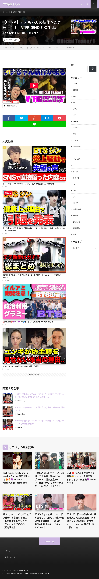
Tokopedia (77, 146)
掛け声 (75, 203)
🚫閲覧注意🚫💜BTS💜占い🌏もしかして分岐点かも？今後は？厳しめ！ (29, 322)
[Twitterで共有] (21, 118)
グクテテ (76, 165)
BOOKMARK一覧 (18, 12)
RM (74, 134)
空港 (74, 234)
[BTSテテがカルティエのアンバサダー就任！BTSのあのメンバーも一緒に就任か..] (8, 424)
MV (74, 115)
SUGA (7, 369)
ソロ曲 (75, 172)
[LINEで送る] (34, 124)
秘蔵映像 (76, 228)
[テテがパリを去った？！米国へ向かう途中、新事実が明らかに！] (8, 411)
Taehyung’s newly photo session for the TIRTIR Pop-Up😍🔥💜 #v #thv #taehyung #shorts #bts (17, 478)
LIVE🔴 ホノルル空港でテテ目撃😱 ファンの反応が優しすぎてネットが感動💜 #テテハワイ (81, 478)
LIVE (75, 109)
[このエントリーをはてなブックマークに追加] (47, 118)
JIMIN (75, 90)
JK (74, 103)
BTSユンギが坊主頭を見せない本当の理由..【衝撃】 (21, 366)
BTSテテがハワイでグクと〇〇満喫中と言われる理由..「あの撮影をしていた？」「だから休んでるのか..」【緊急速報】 (17, 521)
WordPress (44, 574)
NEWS (7, 280)
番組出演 (76, 222)
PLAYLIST (77, 128)
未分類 (75, 215)
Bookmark (12, 106)
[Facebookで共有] (9, 118)
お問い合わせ (10, 557)
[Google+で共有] (34, 118)
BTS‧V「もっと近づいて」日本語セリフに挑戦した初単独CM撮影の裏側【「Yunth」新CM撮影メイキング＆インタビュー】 (49, 521)
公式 (74, 190)
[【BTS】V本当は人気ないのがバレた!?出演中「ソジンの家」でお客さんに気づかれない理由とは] (8, 398)
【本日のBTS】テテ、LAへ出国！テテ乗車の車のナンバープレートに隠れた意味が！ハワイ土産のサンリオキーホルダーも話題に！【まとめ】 (49, 479)
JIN (6, 186)
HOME (7, 551)
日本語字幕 (77, 209)
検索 (72, 65)
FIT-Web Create (23, 574)
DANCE (76, 84)
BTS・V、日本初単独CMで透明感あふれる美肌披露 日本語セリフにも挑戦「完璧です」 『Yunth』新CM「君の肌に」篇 (81, 521)
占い (6, 324)
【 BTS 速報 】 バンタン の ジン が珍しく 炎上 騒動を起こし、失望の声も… (29, 184)
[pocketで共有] (59, 118)
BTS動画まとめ (22, 571)
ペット (75, 184)
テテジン (76, 178)
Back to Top (49, 542)
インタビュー (78, 159)
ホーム (5, 12)
